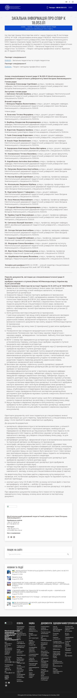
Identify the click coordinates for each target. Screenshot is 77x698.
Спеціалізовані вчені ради (33, 655)
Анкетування (21, 655)
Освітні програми (20, 680)
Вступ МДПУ (67, 634)
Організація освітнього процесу (20, 628)
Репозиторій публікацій (33, 664)
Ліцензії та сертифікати (21, 642)
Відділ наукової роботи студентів (32, 643)
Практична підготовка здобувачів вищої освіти (56, 654)
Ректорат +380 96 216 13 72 (57, 7)
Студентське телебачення (57, 646)
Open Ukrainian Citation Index (32, 675)
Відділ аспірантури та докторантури (33, 636)
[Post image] (9, 572)
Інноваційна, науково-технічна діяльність (33, 649)
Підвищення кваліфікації (21, 646)
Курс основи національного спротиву (58, 671)
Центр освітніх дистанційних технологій (57, 629)
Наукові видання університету (33, 659)
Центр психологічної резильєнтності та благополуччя (58, 663)
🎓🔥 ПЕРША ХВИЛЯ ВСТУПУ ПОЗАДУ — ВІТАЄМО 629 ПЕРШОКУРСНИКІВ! (39, 597)
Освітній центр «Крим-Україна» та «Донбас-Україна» (68, 646)
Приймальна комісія (69, 638)
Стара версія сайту (7, 677)
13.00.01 (8, 60)
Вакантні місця (17, 577)
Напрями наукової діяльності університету (33, 629)
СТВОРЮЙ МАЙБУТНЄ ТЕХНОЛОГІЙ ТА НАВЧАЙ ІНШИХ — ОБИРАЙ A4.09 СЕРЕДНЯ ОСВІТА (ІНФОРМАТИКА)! (38, 591)
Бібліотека (56, 649)
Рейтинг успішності (56, 638)
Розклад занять (56, 634)
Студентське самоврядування (58, 642)
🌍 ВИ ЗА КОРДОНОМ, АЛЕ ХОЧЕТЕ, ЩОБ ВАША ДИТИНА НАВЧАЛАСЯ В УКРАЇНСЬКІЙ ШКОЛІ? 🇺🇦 (38, 603)
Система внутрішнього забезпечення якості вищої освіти (21, 635)
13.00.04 (8, 67)
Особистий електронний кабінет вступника (69, 629)
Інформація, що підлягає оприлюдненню (46, 638)
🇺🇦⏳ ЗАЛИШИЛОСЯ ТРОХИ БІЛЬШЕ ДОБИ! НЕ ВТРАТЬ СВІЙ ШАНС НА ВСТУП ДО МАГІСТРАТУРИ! (40, 571)
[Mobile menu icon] (70, 7)
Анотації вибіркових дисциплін (20, 659)
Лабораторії (21, 663)
